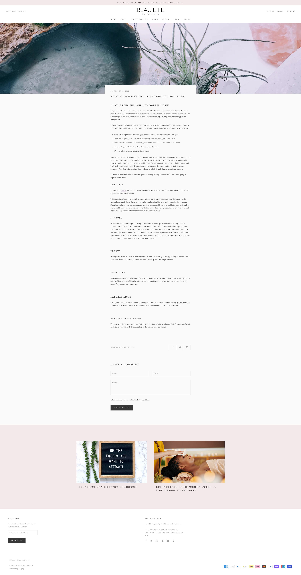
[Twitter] (151, 540)
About (187, 19)
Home (113, 19)
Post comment (121, 408)
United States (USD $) (15, 11)
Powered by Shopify (16, 569)
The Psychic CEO (139, 19)
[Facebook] (146, 540)
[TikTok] (173, 540)
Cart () (291, 11)
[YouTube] (168, 540)
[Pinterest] (162, 540)
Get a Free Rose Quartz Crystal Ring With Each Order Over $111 (150, 2)
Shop (123, 19)
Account (270, 11)
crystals (123, 190)
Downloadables (160, 19)
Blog (176, 19)
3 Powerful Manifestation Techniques (108, 487)
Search (280, 11)
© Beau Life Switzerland (21, 565)
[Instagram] (157, 540)
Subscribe (16, 540)
